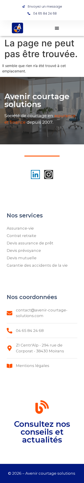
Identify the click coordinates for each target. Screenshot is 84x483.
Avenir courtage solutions (50, 473)
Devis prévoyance (24, 250)
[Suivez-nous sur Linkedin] (35, 174)
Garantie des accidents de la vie (37, 265)
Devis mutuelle (22, 258)
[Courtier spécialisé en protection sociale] (17, 28)
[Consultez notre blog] (42, 408)
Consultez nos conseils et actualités (42, 432)
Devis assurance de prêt (30, 243)
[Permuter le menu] (57, 28)
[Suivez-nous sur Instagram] (48, 174)
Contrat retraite (21, 235)
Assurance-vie (20, 228)
